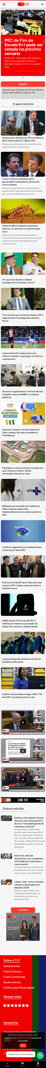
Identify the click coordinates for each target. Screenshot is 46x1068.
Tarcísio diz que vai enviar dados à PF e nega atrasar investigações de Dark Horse (22, 318)
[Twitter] (16, 1005)
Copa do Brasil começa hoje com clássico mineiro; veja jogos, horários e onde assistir (22, 356)
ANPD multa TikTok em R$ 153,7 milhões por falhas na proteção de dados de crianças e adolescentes (20, 624)
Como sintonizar (14, 977)
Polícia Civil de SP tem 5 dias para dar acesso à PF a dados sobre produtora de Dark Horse (22, 585)
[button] (4, 4)
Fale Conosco (13, 971)
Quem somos (12, 982)
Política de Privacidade (19, 987)
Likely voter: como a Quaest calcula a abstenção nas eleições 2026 (29, 885)
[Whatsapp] (8, 1005)
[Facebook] (19, 1005)
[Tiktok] (23, 1005)
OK (23, 1045)
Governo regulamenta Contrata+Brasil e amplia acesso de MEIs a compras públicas (22, 394)
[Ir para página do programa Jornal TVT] (23, 940)
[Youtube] (5, 1005)
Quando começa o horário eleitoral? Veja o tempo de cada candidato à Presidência (21, 433)
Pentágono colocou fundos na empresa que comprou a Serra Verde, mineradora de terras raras (22, 471)
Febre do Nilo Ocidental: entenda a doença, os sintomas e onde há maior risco (21, 229)
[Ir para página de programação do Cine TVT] (23, 802)
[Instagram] (12, 1005)
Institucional (12, 966)
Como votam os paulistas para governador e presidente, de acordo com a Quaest (21, 182)
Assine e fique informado (20, 1032)
